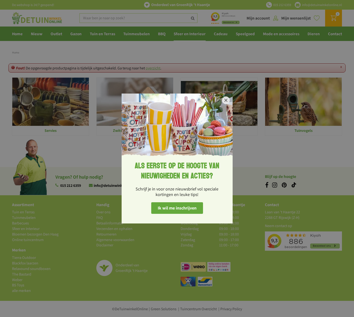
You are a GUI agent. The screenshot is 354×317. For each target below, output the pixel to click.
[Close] (226, 100)
